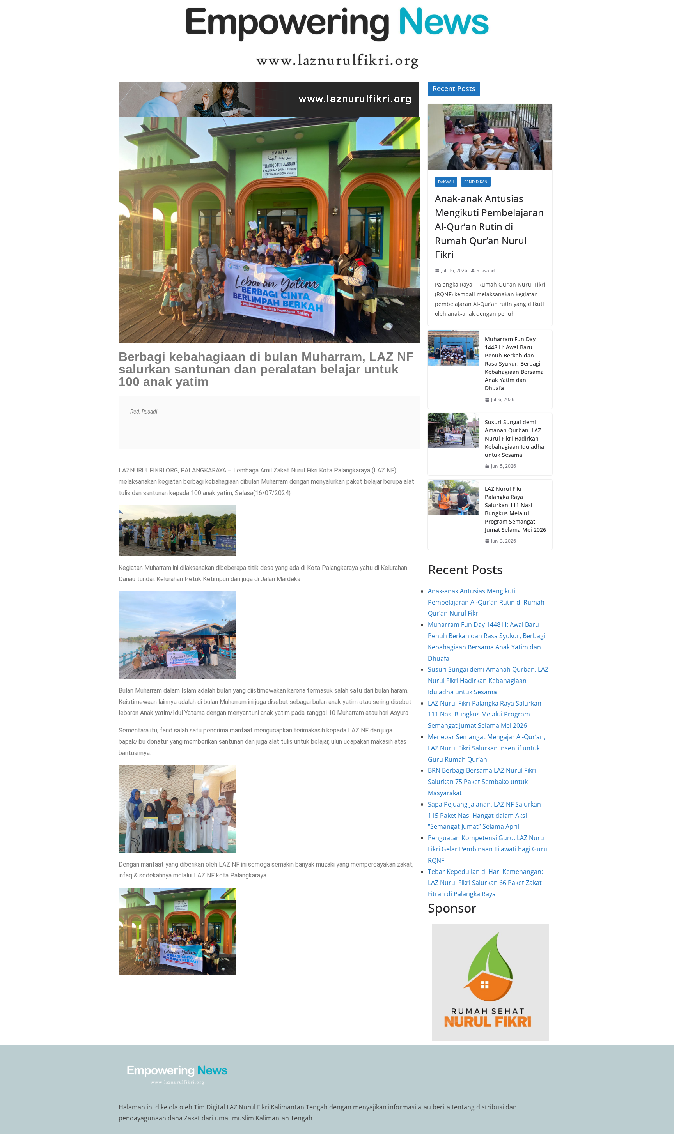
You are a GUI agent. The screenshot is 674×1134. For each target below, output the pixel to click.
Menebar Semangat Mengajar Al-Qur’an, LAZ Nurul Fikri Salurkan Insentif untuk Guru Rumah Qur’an (486, 748)
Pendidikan (476, 181)
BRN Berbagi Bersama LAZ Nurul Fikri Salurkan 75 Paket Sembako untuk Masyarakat (482, 781)
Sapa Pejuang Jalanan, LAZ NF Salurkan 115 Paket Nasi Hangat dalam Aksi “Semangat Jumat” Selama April (484, 815)
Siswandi (486, 270)
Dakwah (446, 181)
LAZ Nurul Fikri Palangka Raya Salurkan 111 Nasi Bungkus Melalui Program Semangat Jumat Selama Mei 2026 (515, 509)
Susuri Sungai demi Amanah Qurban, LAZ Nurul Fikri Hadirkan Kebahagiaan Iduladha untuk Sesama (514, 438)
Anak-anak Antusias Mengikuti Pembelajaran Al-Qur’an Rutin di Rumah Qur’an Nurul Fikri (489, 226)
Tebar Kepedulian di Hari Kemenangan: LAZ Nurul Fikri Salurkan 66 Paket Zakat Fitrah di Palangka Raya (485, 883)
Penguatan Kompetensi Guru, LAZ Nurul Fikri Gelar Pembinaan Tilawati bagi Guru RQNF (487, 849)
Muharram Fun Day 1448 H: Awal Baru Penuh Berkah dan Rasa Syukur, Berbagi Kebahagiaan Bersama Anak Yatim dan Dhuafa (514, 363)
